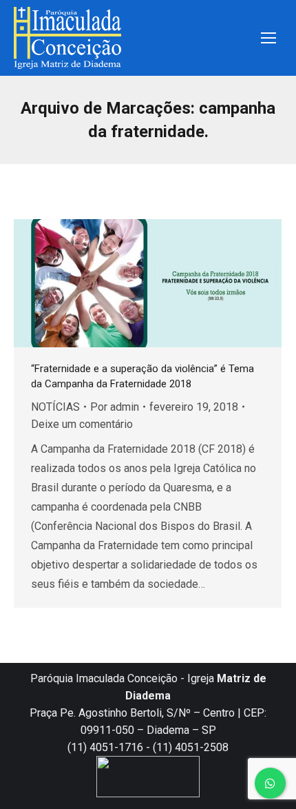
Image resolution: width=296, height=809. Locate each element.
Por (114, 406)
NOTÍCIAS (55, 406)
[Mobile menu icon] (268, 38)
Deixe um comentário (82, 424)
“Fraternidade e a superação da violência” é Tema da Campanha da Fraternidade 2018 (142, 376)
